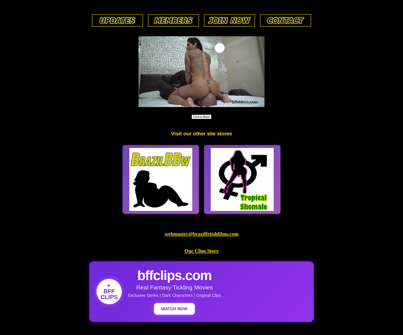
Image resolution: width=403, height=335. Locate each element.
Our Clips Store (201, 251)
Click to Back (201, 116)
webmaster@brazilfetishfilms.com (201, 234)
